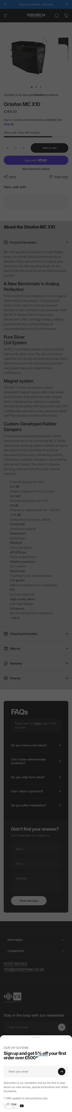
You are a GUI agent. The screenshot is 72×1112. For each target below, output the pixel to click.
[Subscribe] (61, 1071)
